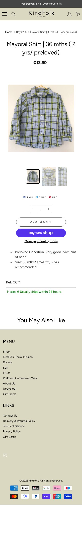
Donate (7, 362)
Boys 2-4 (21, 32)
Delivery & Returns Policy (19, 421)
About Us (9, 383)
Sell (5, 367)
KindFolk (34, 480)
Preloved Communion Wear (20, 378)
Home (8, 32)
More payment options (41, 241)
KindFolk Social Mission (18, 357)
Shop (6, 351)
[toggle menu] (4, 14)
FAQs (6, 373)
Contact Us (10, 415)
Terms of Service (14, 426)
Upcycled (9, 388)
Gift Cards (9, 394)
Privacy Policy (12, 431)
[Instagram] (5, 455)
